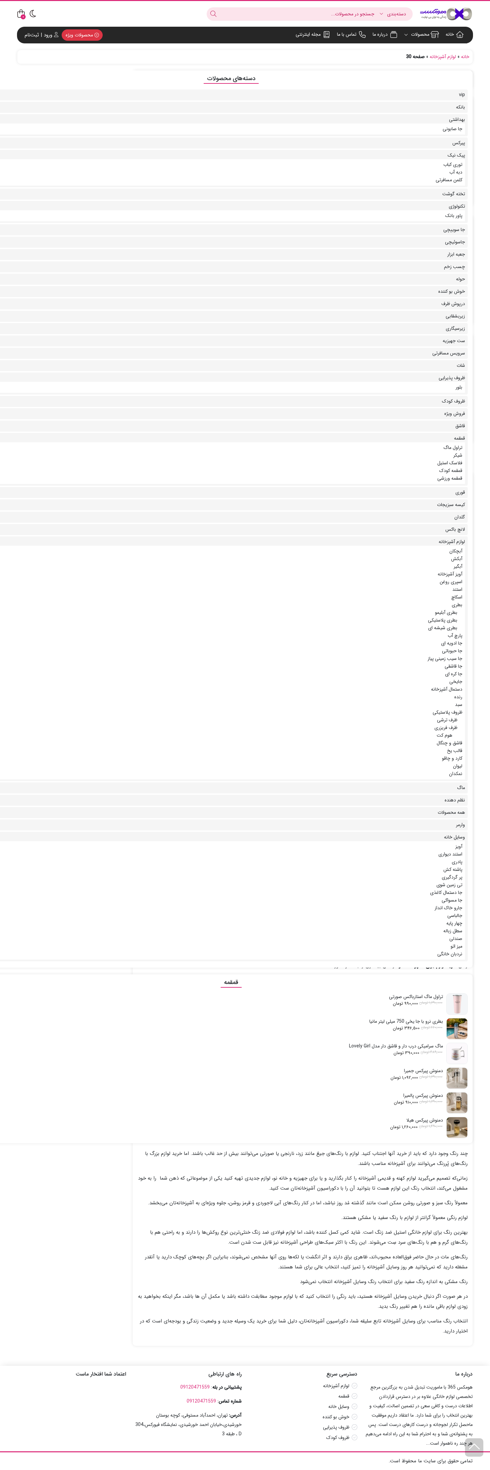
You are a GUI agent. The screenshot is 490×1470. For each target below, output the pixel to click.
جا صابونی (452, 129)
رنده (458, 697)
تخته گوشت (453, 194)
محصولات (419, 34)
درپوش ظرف (453, 303)
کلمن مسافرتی (449, 180)
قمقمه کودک (450, 470)
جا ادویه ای (451, 643)
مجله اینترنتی (308, 34)
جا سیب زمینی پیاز (445, 658)
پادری (457, 862)
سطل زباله (452, 931)
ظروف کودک (453, 401)
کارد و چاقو (452, 758)
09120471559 (195, 1387)
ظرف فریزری (445, 727)
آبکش (456, 558)
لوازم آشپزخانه (443, 56)
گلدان (459, 517)
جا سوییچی (454, 229)
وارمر (460, 824)
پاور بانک (453, 215)
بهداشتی (457, 119)
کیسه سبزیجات (451, 504)
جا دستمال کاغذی (446, 892)
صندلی (455, 938)
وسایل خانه (454, 837)
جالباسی (454, 915)
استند (457, 589)
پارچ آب (455, 635)
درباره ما (380, 34)
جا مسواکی (452, 900)
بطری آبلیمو (446, 612)
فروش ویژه (454, 413)
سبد (458, 704)
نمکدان (455, 773)
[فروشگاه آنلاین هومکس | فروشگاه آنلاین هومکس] (446, 13)
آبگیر (458, 566)
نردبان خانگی (449, 954)
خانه (450, 34)
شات (461, 365)
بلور (459, 387)
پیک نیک (456, 155)
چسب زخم (454, 266)
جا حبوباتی (452, 651)
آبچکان (455, 551)
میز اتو (456, 946)
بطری (457, 604)
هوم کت (444, 735)
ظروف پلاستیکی (447, 712)
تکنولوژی (457, 206)
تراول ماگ (452, 447)
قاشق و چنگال (449, 743)
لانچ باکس (455, 529)
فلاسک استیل (449, 463)
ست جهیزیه (454, 340)
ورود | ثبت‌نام (39, 35)
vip (462, 94)
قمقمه (459, 438)
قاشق (460, 426)
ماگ (461, 787)
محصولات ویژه (80, 35)
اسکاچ (456, 597)
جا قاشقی (453, 666)
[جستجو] (213, 14)
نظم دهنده (455, 800)
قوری (460, 492)
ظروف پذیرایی (452, 378)
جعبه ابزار (456, 254)
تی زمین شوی (449, 885)
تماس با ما (346, 34)
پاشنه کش (452, 869)
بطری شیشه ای (442, 628)
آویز (458, 846)
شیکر (457, 455)
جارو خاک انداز (448, 908)
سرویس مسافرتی (448, 353)
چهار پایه (454, 923)
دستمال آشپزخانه (446, 689)
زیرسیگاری (455, 328)
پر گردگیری (452, 877)
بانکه (460, 107)
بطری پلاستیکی (442, 620)
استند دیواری (450, 854)
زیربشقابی (455, 316)
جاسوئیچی (455, 242)
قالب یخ (454, 750)
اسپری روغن (451, 581)
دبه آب (455, 172)
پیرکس (458, 143)
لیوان (457, 766)
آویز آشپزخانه (450, 574)
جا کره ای (453, 674)
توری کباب (452, 164)
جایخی (455, 681)
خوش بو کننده (451, 291)
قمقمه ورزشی (449, 478)
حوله (460, 279)
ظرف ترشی (447, 720)
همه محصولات (451, 812)
